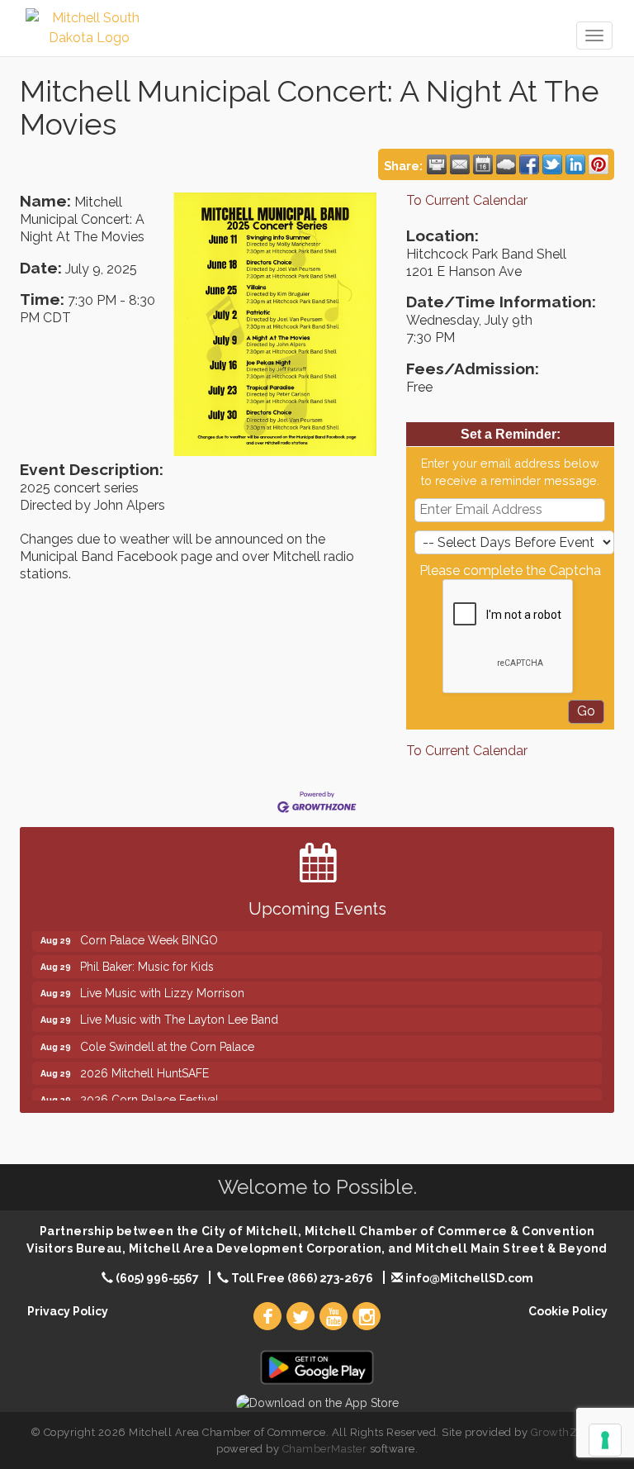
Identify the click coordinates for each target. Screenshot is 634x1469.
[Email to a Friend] (460, 164)
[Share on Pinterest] (598, 164)
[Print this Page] (437, 164)
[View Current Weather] (506, 164)
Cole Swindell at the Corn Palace (167, 1035)
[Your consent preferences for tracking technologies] (605, 1440)
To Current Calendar (467, 200)
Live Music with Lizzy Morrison (162, 981)
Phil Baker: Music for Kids (147, 955)
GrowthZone (564, 1432)
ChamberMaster (324, 1449)
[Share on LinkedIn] (575, 164)
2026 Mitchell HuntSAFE (144, 1061)
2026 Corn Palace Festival (149, 1088)
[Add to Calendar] (483, 164)
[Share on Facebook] (529, 164)
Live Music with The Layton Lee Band (179, 1008)
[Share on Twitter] (552, 164)
